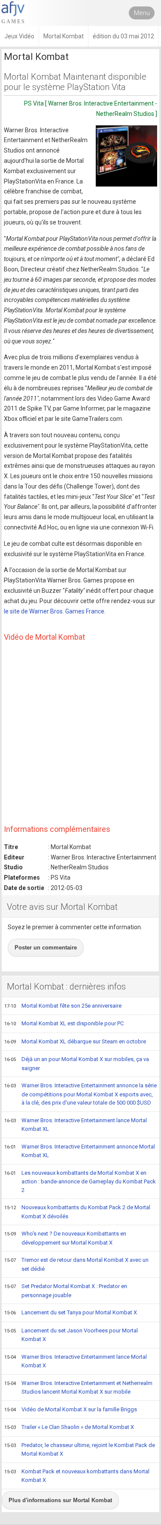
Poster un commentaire (46, 947)
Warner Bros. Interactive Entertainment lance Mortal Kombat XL (75, 1125)
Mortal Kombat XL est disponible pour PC (64, 1023)
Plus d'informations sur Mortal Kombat (60, 1500)
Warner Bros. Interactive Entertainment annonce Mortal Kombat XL (79, 1151)
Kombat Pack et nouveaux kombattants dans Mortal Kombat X (76, 1476)
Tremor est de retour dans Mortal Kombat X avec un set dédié (76, 1264)
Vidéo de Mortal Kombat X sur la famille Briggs (70, 1409)
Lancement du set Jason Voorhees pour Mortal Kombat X (71, 1335)
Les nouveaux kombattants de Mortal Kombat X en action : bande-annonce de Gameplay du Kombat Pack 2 (80, 1181)
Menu (142, 13)
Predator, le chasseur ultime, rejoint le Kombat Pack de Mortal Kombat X (79, 1449)
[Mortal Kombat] (126, 156)
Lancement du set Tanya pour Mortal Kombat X (70, 1312)
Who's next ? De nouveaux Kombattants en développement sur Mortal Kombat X (65, 1238)
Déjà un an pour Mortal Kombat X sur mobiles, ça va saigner (76, 1063)
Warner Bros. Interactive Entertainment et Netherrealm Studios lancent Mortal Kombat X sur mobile (78, 1387)
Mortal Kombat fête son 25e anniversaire (63, 1005)
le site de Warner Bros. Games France (54, 611)
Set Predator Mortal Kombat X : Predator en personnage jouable (65, 1290)
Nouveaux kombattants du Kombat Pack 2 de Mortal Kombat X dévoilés (77, 1212)
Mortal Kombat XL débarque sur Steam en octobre (75, 1041)
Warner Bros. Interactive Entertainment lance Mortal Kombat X (75, 1361)
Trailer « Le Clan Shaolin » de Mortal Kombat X (69, 1427)
